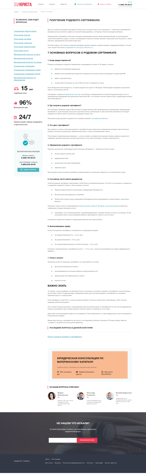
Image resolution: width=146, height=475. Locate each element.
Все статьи (49, 463)
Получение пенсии (22, 35)
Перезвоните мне (87, 440)
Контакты (90, 463)
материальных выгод (71, 94)
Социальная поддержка (24, 66)
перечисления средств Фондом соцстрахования (98, 206)
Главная (16, 11)
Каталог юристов (111, 463)
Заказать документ (84, 4)
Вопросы (58, 463)
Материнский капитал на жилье (28, 62)
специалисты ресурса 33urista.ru (79, 47)
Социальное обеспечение (29, 11)
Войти (47, 459)
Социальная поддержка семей (27, 70)
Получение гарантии (23, 43)
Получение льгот (21, 50)
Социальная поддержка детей (27, 74)
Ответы (41, 4)
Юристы (64, 4)
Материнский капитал (23, 58)
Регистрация (56, 459)
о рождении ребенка (99, 118)
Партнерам (99, 463)
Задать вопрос (106, 4)
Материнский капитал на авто (27, 54)
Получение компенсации (25, 47)
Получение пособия (22, 39)
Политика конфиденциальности (74, 463)
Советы (52, 4)
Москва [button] (130, 2)
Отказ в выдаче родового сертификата (65, 337)
